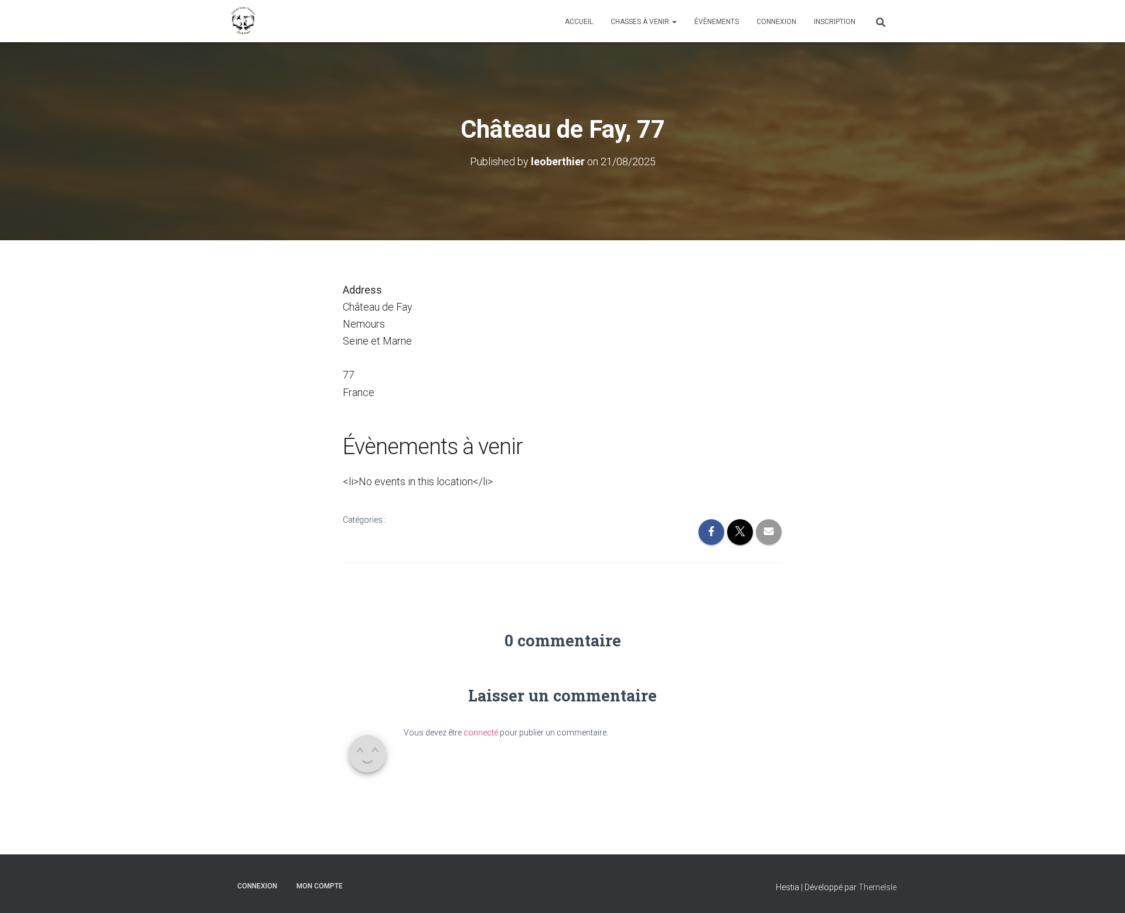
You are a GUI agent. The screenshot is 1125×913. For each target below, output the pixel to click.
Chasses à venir (641, 22)
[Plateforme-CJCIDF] (243, 21)
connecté (480, 732)
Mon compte (319, 886)
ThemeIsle (877, 887)
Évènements (716, 22)
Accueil (579, 22)
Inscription (834, 22)
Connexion (776, 22)
